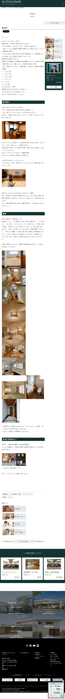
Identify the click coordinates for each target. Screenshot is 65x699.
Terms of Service (13, 689)
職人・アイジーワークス (25, 494)
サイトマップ (48, 675)
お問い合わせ (38, 675)
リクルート (28, 675)
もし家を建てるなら (25, 652)
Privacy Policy (5, 689)
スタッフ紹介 (54, 87)
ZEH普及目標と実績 (55, 661)
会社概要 (52, 652)
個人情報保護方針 (17, 675)
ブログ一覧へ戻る (54, 23)
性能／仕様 (53, 660)
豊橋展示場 (5, 669)
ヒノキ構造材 (13, 494)
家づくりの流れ (54, 656)
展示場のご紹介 (6, 658)
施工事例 (37, 652)
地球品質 (9, 652)
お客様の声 (37, 654)
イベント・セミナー (40, 656)
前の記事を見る (7, 541)
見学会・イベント (8, 497)
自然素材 (5, 494)
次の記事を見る (38, 541)
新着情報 (37, 658)
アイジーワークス (54, 658)
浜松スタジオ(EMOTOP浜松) (9, 660)
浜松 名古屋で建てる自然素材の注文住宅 (19, 691)
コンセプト (5, 654)
